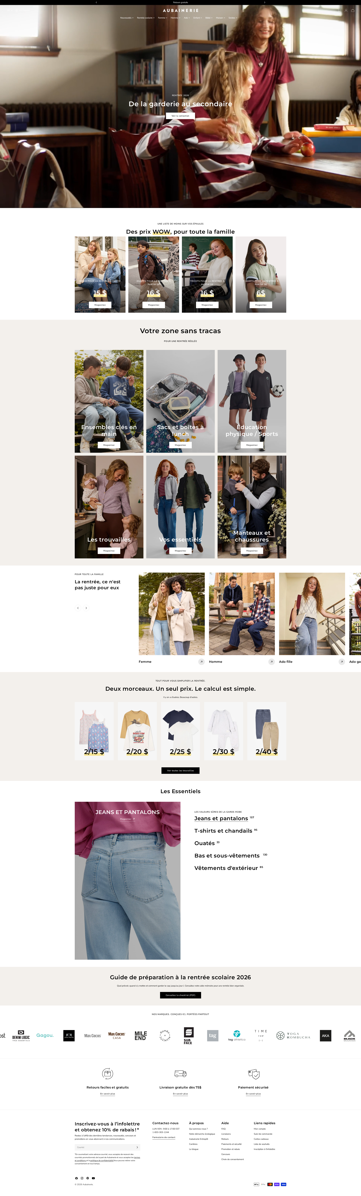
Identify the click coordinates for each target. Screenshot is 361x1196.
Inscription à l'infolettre (264, 1149)
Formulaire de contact (163, 1137)
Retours (225, 1139)
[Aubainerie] (24, 1035)
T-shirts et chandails (223, 830)
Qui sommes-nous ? (198, 1128)
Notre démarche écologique (202, 1134)
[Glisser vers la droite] (86, 608)
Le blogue (193, 1149)
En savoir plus (107, 1093)
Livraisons (226, 1134)
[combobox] (323, 10)
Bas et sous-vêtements (227, 855)
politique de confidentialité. (102, 1160)
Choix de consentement (232, 1159)
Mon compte (260, 1128)
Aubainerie (88, 1184)
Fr (8, 10)
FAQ (223, 1128)
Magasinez (100, 305)
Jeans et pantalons (221, 818)
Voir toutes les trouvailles (180, 770)
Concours (225, 1154)
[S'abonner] (137, 1147)
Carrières (193, 1144)
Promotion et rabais (230, 1149)
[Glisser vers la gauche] (78, 608)
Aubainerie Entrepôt (198, 1139)
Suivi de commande (263, 1134)
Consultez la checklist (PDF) (180, 995)
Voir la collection (181, 115)
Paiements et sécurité (231, 1144)
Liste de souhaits (261, 1144)
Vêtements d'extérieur (226, 868)
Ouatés (204, 843)
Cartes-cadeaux (261, 1139)
